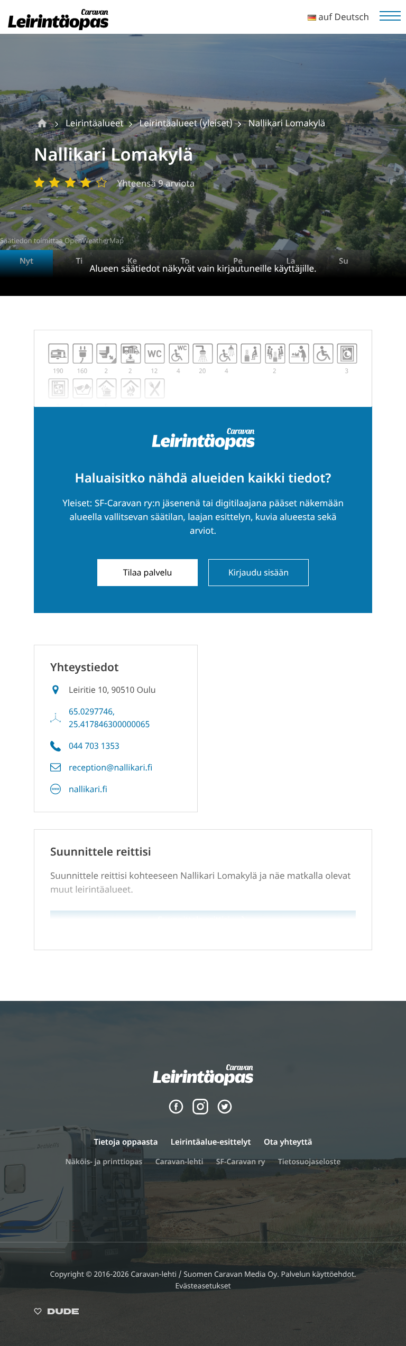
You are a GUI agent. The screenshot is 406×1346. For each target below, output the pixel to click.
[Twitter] (224, 1112)
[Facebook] (176, 1112)
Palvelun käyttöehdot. (318, 1274)
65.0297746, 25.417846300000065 (109, 718)
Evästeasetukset (202, 1286)
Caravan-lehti (179, 1162)
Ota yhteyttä (288, 1142)
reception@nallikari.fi (110, 767)
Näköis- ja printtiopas (104, 1162)
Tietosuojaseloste (309, 1162)
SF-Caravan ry (240, 1162)
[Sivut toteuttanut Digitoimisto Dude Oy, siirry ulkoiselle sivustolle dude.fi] (56, 1313)
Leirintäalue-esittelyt (211, 1142)
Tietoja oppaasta (126, 1142)
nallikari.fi (88, 789)
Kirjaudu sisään (258, 572)
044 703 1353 (94, 745)
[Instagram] (200, 1112)
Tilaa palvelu (147, 572)
